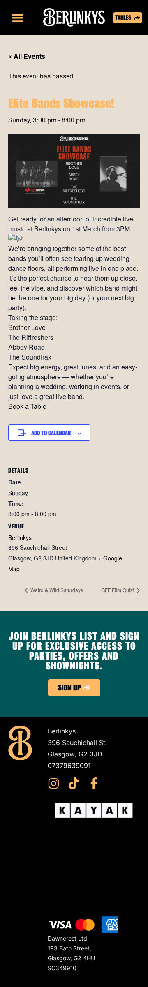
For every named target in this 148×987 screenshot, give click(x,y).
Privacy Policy (70, 869)
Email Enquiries (71, 880)
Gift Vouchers (68, 846)
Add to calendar (51, 433)
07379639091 (69, 765)
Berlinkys (20, 537)
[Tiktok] (74, 783)
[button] (17, 17)
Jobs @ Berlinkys (74, 892)
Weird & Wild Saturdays (56, 589)
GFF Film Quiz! (118, 589)
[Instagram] (54, 783)
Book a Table (27, 406)
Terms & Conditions (78, 857)
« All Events (26, 56)
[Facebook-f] (94, 783)
